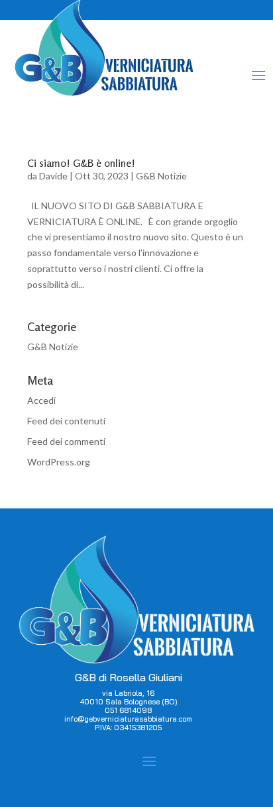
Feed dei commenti (66, 441)
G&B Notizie (161, 175)
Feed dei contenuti (66, 420)
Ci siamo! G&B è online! (81, 162)
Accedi (41, 400)
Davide (53, 175)
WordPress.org (58, 461)
